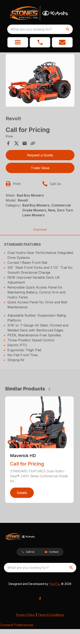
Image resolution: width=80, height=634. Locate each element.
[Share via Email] (24, 143)
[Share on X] (16, 143)
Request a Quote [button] (40, 155)
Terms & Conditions (51, 614)
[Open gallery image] (40, 80)
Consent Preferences (16, 625)
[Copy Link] (32, 143)
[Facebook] (40, 598)
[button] (17, 42)
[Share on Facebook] (8, 143)
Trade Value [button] (40, 168)
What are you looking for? (31, 29)
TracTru (54, 584)
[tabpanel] (40, 81)
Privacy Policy (25, 614)
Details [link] (22, 493)
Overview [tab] (40, 229)
